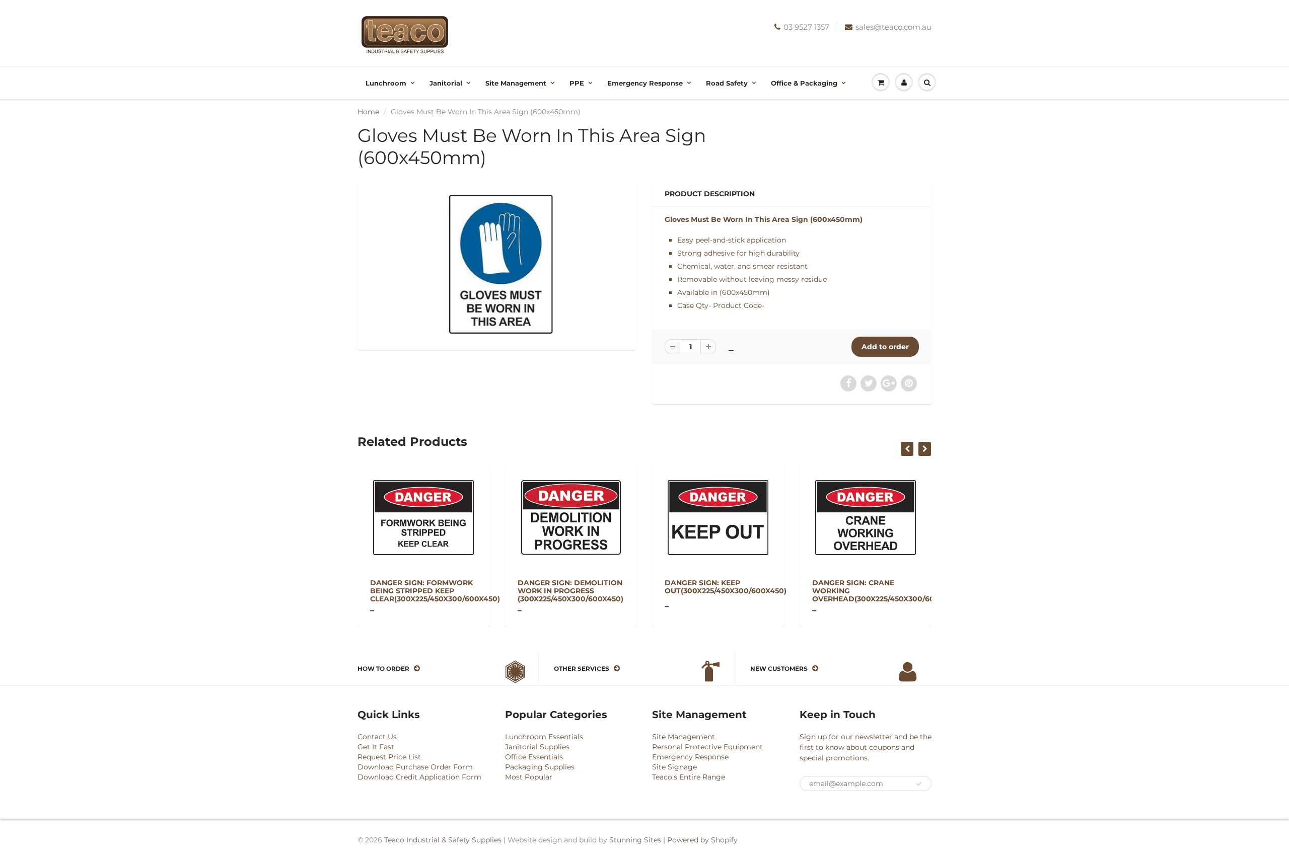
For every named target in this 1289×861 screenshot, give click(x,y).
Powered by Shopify (702, 839)
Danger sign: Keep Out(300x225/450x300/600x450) (725, 586)
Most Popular (528, 776)
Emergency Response (645, 83)
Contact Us (377, 736)
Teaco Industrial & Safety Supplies (443, 839)
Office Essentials (534, 756)
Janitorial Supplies (537, 746)
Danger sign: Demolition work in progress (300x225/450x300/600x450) (570, 590)
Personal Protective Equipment (707, 746)
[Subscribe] (918, 784)
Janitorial (445, 83)
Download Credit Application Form (419, 776)
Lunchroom (386, 83)
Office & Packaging (804, 83)
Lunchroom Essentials (544, 736)
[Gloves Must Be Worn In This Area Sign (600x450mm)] (497, 264)
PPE (576, 83)
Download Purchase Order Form (415, 766)
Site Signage (674, 766)
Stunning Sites (635, 839)
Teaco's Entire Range (688, 776)
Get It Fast (375, 746)
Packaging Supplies (540, 766)
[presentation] (907, 449)
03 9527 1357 (806, 27)
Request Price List (389, 756)
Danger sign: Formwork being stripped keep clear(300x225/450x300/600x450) (435, 590)
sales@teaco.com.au (893, 27)
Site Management (515, 83)
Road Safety (727, 83)
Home (368, 111)
